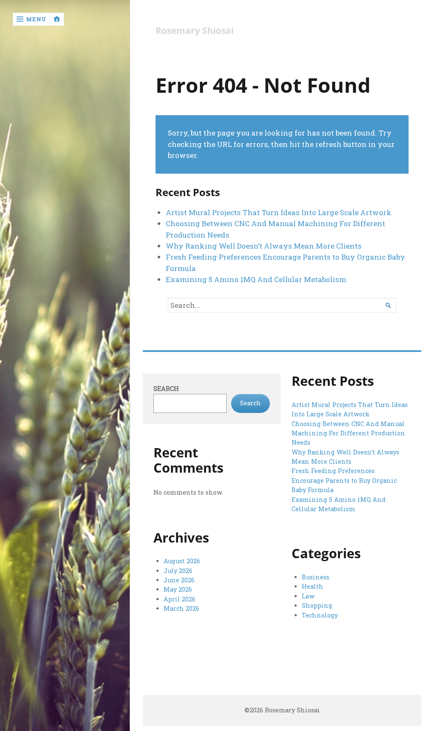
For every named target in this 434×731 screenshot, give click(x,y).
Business (315, 577)
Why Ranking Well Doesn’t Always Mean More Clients (264, 246)
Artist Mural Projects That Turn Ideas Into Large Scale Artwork (279, 212)
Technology (320, 615)
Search (166, 389)
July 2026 (178, 571)
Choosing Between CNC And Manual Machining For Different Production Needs (348, 433)
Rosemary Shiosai (195, 30)
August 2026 (182, 561)
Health (312, 586)
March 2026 (181, 608)
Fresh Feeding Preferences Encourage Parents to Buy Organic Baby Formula (344, 480)
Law (308, 596)
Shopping (317, 605)
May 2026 (178, 589)
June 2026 (179, 580)
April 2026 (179, 599)
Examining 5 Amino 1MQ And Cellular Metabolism (256, 279)
